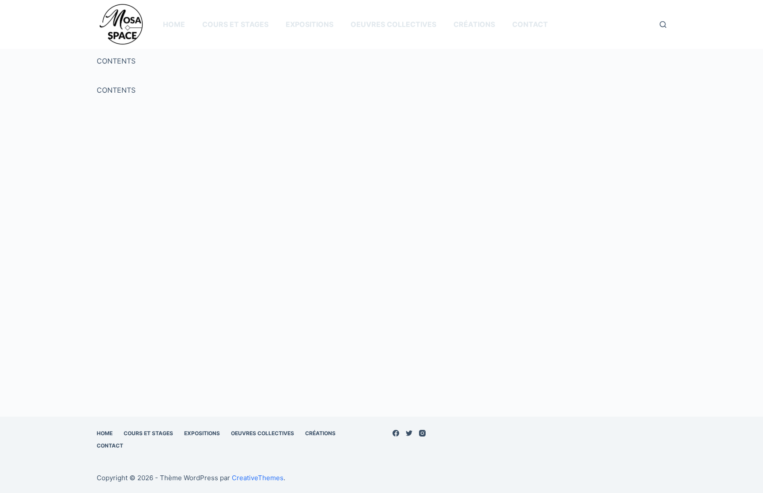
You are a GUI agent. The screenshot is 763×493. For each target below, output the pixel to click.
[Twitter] (409, 433)
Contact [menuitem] (530, 24)
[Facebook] (396, 433)
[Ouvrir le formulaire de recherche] (663, 24)
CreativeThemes (257, 478)
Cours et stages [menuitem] (235, 24)
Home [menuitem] (174, 24)
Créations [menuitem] (474, 24)
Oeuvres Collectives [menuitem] (393, 24)
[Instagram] (422, 433)
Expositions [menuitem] (309, 24)
